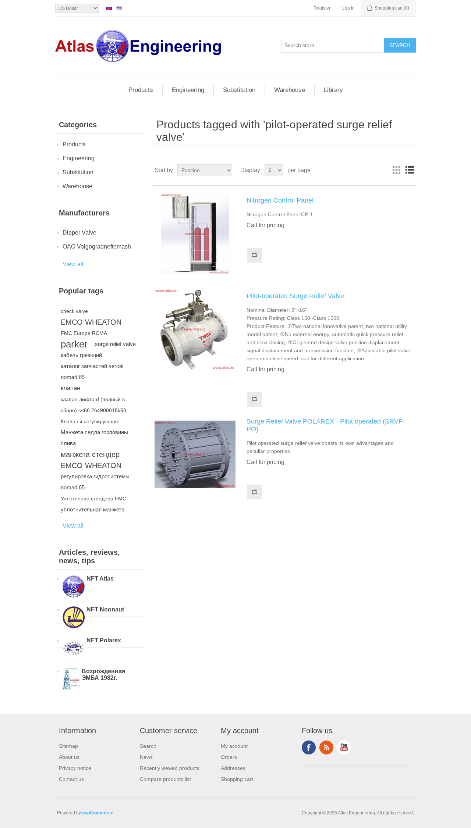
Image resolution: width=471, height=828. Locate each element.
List (409, 170)
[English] (118, 8)
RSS (326, 747)
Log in (348, 8)
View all (73, 264)
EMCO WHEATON (91, 322)
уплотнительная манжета (92, 509)
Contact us (71, 779)
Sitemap (68, 746)
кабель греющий (81, 355)
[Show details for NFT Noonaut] (74, 618)
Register (322, 8)
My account (234, 746)
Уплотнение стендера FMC (93, 499)
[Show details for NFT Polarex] (74, 649)
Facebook (309, 747)
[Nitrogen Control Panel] (195, 233)
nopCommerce (97, 812)
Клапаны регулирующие (90, 421)
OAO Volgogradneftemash (97, 246)
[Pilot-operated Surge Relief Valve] (195, 329)
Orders (229, 757)
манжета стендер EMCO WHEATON (91, 460)
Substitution (239, 89)
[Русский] (109, 8)
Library (333, 89)
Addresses (233, 768)
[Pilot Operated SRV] (195, 454)
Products (140, 89)
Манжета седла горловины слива (94, 437)
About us (69, 757)
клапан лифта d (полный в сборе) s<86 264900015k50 (93, 404)
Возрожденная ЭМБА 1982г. (103, 674)
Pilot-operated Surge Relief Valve (295, 296)
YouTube (344, 747)
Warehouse (289, 89)
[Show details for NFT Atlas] (74, 587)
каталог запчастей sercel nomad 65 (92, 371)
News (146, 757)
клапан (70, 388)
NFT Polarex (103, 640)
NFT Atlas (100, 578)
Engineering (188, 89)
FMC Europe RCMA (84, 333)
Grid (396, 170)
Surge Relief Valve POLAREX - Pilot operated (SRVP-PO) (326, 425)
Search (148, 746)
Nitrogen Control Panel (280, 200)
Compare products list (165, 779)
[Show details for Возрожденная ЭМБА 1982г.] (71, 679)
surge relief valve (115, 344)
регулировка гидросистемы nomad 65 (95, 481)
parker (74, 344)
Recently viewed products (169, 768)
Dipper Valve (79, 232)
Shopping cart (237, 779)
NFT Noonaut (105, 609)
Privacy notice (75, 768)
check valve (74, 311)
